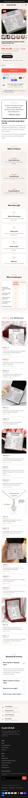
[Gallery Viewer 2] (8, 37)
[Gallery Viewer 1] (4, 37)
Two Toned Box (7, 56)
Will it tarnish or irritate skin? (11, 682)
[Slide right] (24, 21)
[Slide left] (4, 21)
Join (24, 778)
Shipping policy (5, 790)
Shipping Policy (5, 767)
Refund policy (5, 758)
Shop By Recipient (6, 745)
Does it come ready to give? (12, 694)
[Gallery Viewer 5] (23, 37)
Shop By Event (5, 747)
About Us (4, 750)
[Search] (22, 4)
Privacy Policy (5, 765)
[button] (25, 4)
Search (3, 756)
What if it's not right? (10, 688)
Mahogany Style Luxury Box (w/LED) (13, 60)
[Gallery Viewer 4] (18, 37)
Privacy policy (12, 787)
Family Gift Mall (11, 5)
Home (3, 743)
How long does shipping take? (11, 663)
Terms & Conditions (6, 763)
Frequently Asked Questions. (9, 760)
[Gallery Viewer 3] (13, 37)
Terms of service (19, 787)
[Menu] (2, 4)
